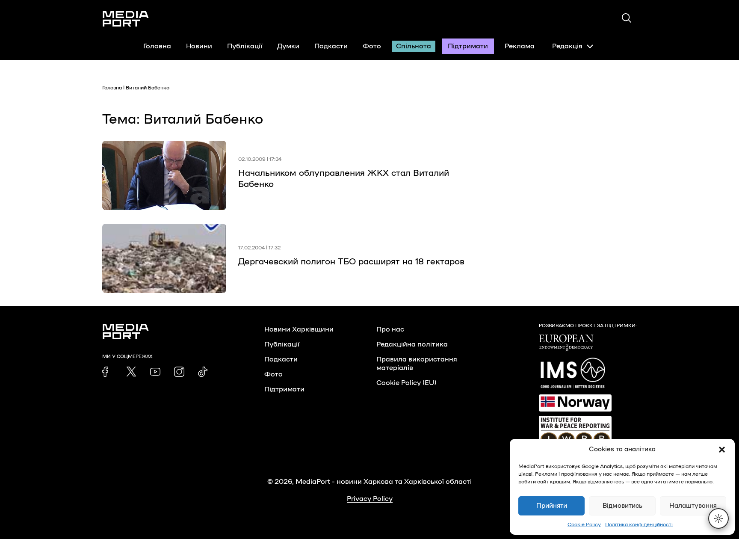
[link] (107, 371)
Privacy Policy (370, 498)
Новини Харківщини (299, 329)
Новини (199, 46)
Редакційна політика (412, 344)
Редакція (567, 46)
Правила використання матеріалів (416, 363)
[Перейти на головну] (125, 18)
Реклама (520, 46)
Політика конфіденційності (639, 524)
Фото (372, 46)
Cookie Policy (584, 524)
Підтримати (468, 46)
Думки (288, 46)
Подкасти (331, 46)
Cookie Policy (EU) (406, 382)
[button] (722, 449)
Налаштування (693, 506)
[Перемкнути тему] (718, 518)
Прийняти (551, 506)
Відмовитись (622, 506)
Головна (157, 46)
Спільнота (413, 46)
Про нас (390, 329)
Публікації (244, 46)
